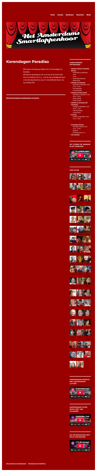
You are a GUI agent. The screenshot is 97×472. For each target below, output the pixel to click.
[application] (80, 155)
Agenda (60, 15)
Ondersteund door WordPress (37, 463)
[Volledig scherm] (89, 159)
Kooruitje (74, 114)
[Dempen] (86, 159)
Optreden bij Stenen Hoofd (79, 92)
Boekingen (70, 15)
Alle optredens (75, 134)
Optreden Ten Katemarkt (78, 82)
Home (52, 15)
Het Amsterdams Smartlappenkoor (16, 463)
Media (88, 15)
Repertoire (80, 15)
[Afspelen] (72, 159)
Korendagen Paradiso (77, 124)
